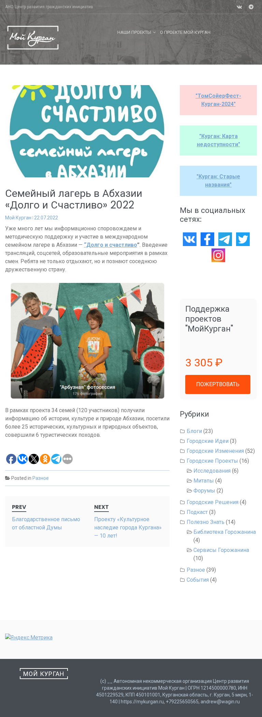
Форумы (204, 490)
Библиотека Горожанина (224, 532)
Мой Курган (18, 217)
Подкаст (197, 512)
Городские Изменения (215, 451)
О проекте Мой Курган (185, 32)
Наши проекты (134, 32)
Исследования (212, 471)
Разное (40, 478)
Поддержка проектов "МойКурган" (209, 318)
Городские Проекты (212, 461)
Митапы (203, 480)
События (198, 580)
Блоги (194, 431)
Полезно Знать (205, 522)
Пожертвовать (217, 384)
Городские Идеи (208, 441)
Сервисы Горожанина (221, 550)
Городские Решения (212, 502)
